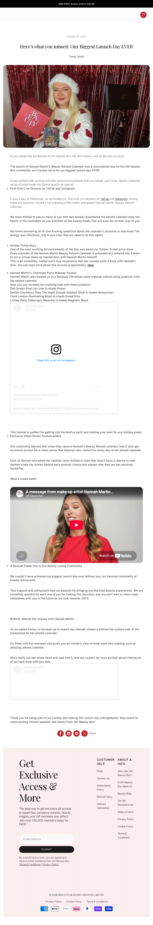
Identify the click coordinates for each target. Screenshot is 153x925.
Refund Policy (104, 796)
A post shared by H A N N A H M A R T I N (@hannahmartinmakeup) (56, 408)
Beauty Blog (124, 793)
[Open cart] (143, 15)
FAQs (100, 771)
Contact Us (103, 778)
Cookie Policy (125, 826)
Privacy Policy (50, 864)
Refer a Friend (125, 811)
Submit (46, 849)
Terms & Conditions (29, 864)
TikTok (104, 199)
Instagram (121, 199)
